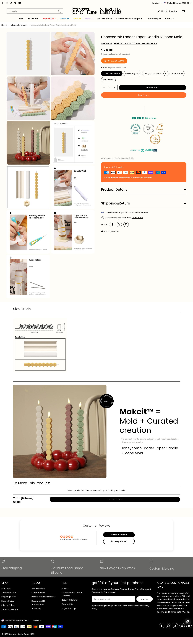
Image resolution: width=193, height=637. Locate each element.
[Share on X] (119, 224)
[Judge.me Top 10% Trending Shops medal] (156, 139)
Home (4, 25)
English (155, 3)
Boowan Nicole (16, 634)
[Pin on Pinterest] (126, 224)
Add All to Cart (114, 499)
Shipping (105, 54)
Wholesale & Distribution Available (117, 158)
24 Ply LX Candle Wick (154, 73)
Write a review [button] (119, 534)
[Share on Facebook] (112, 224)
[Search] (59, 11)
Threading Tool (132, 73)
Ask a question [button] (119, 541)
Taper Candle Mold (112, 73)
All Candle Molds (19, 25)
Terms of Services (129, 605)
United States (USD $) (178, 3)
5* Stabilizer (108, 79)
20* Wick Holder (175, 73)
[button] (96, 309)
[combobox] (35, 11)
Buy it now (143, 95)
